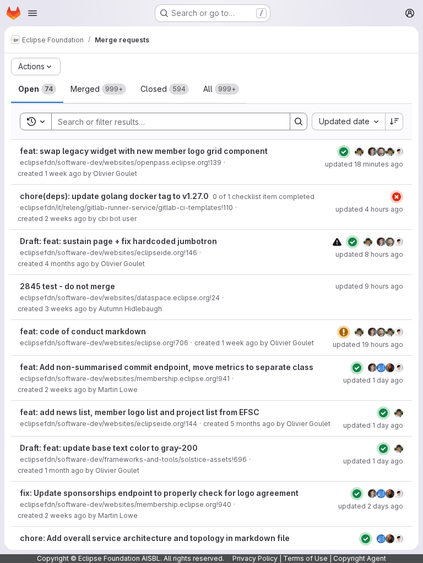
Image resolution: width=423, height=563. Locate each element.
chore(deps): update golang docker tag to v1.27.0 (115, 196)
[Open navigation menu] (32, 13)
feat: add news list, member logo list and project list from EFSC (139, 412)
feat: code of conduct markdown (83, 331)
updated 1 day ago (373, 380)
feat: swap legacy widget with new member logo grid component (144, 151)
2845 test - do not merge (67, 286)
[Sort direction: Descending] (394, 121)
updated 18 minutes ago (364, 164)
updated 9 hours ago (369, 286)
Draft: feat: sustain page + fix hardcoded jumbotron (118, 241)
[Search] (298, 121)
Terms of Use (305, 558)
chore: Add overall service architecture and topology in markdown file (155, 538)
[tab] (37, 89)
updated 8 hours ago (369, 254)
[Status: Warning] (343, 332)
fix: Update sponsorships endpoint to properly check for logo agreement (159, 493)
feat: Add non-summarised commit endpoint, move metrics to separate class (166, 367)
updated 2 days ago (370, 506)
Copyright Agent (359, 558)
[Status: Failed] (396, 196)
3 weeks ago (66, 309)
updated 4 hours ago (369, 209)
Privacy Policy (255, 558)
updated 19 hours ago (368, 344)
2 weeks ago (65, 218)
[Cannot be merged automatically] (337, 241)
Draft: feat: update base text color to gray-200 (109, 447)
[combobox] (348, 121)
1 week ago (63, 173)
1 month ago (64, 470)
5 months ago (252, 424)
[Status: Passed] (343, 151)
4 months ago (67, 264)
